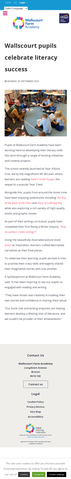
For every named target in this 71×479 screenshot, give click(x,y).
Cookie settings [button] (56, 474)
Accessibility (35, 416)
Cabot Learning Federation (35, 437)
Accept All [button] (38, 474)
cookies (24, 474)
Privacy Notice (35, 406)
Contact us (35, 384)
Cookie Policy (35, 401)
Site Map (35, 411)
